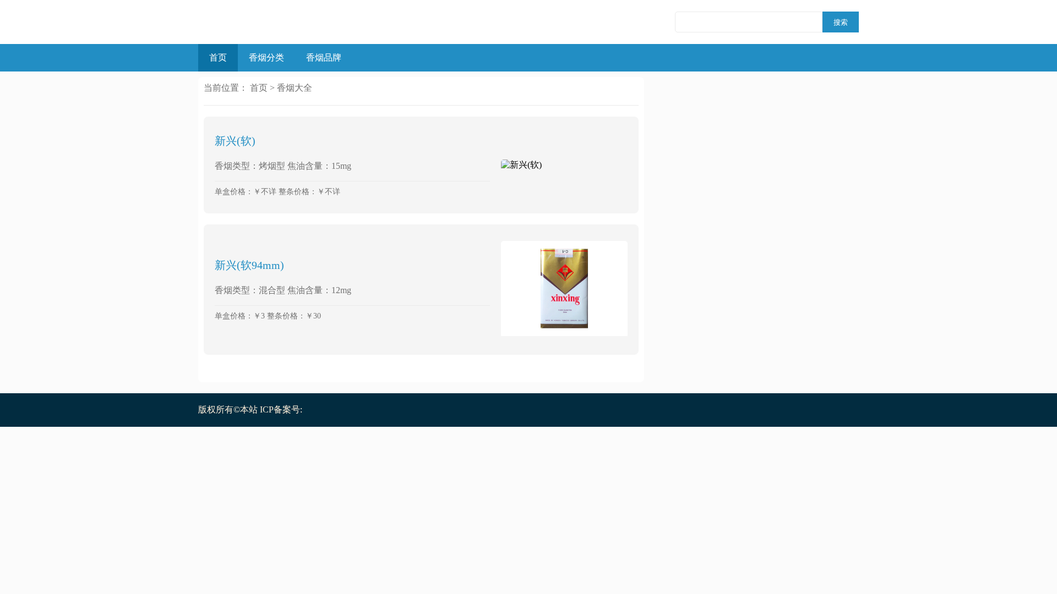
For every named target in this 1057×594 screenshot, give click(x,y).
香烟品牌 (323, 57)
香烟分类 (266, 57)
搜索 (840, 22)
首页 (218, 57)
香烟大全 (294, 87)
